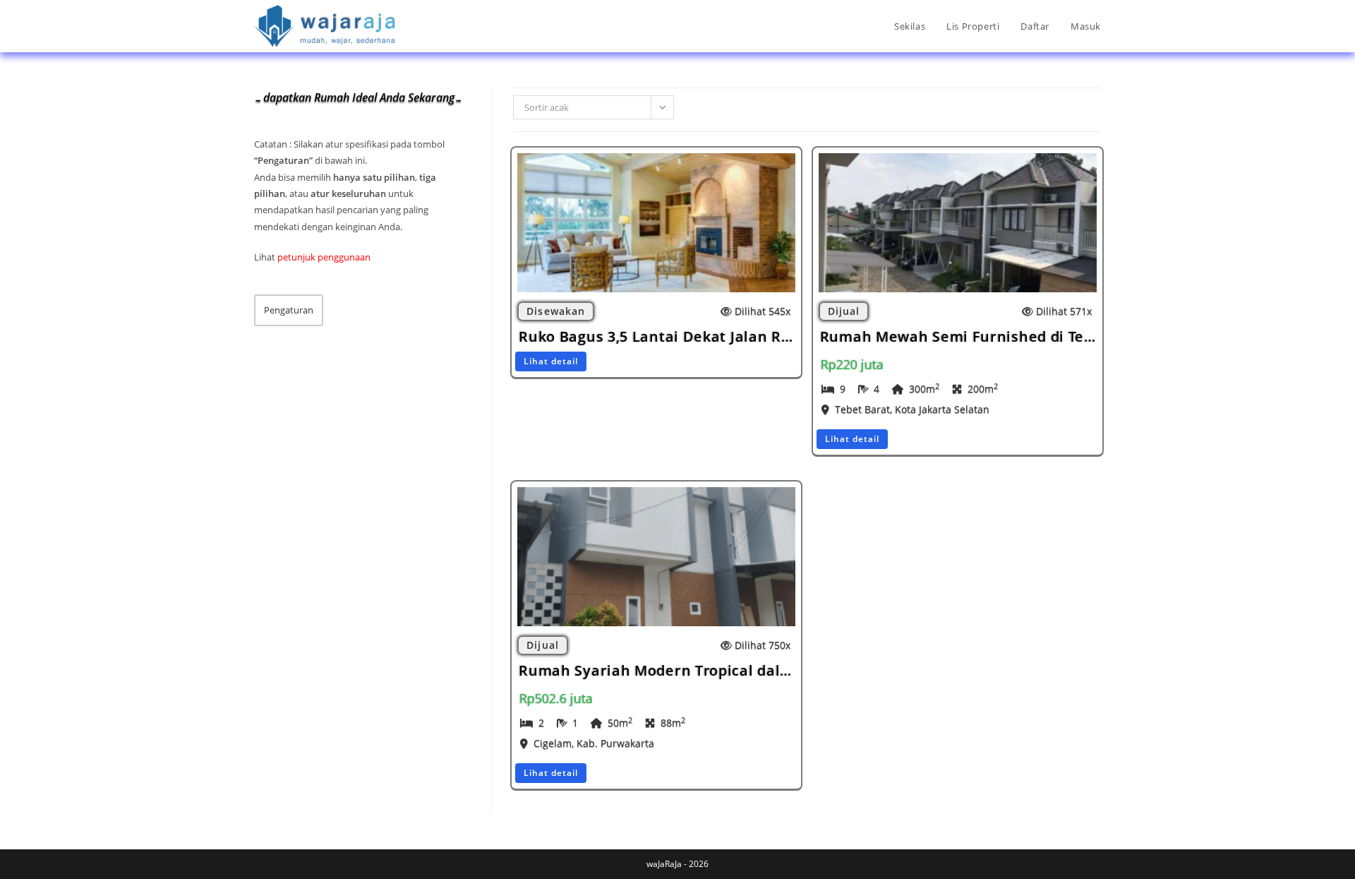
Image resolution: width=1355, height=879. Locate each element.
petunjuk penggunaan (324, 257)
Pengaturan (288, 310)
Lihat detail (551, 361)
